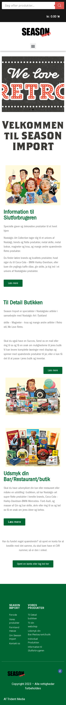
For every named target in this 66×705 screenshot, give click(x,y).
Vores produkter (36, 607)
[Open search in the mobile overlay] (33, 5)
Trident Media (16, 699)
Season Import (14, 607)
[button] (33, 46)
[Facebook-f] (60, 671)
